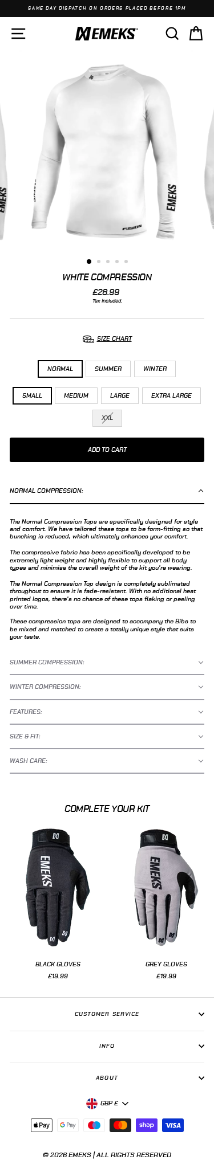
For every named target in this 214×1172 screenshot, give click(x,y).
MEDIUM (76, 396)
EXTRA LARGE (171, 396)
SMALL (32, 396)
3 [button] (109, 263)
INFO (107, 1046)
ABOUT (107, 1078)
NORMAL (60, 369)
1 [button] (89, 262)
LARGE (120, 396)
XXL (107, 418)
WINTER (155, 369)
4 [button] (118, 263)
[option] (107, 8)
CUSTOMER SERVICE (107, 1014)
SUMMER (108, 369)
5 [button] (127, 263)
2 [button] (100, 263)
